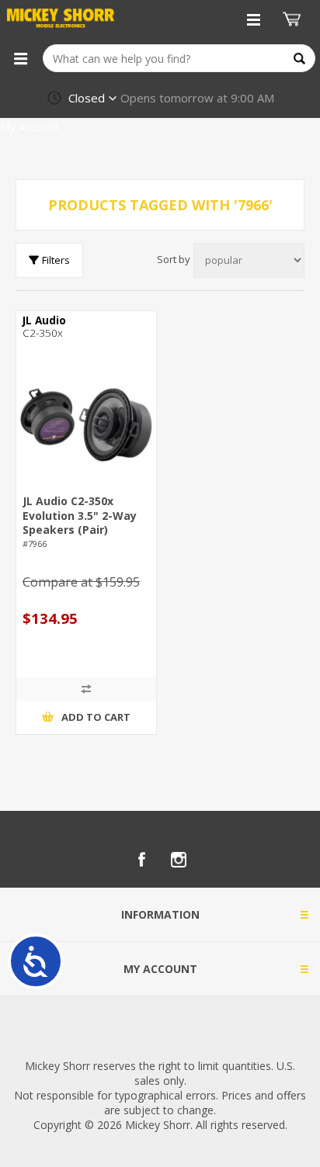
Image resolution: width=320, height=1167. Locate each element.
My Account (30, 126)
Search (299, 58)
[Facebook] (141, 859)
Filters (56, 260)
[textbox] (179, 58)
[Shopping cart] (293, 19)
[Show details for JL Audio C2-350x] (86, 424)
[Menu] (20, 58)
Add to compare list (86, 689)
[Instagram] (178, 859)
